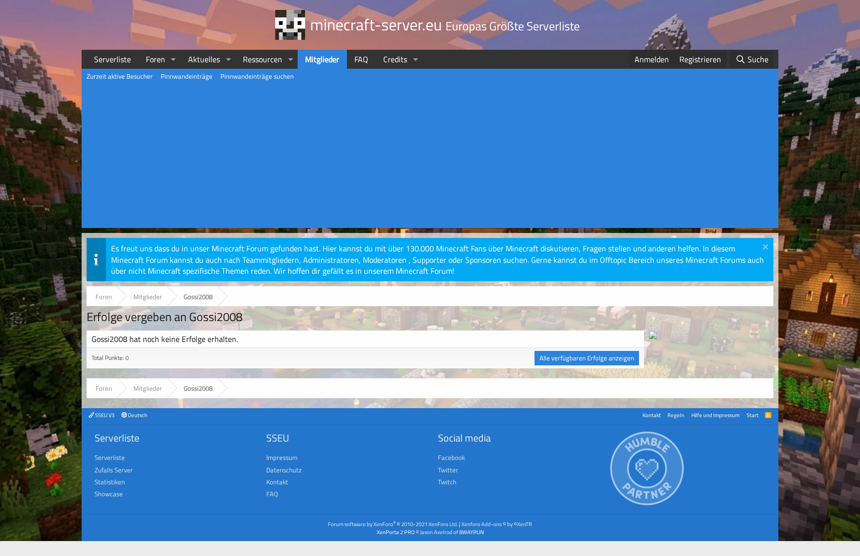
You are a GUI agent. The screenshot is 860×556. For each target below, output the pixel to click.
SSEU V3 (104, 415)
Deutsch (137, 415)
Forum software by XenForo (393, 524)
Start (752, 415)
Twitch (447, 482)
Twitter (448, 470)
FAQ (361, 59)
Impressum (282, 457)
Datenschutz (284, 470)
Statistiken (110, 482)
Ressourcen (262, 59)
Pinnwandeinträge (187, 76)
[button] (173, 59)
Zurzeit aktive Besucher (120, 76)
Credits (395, 59)
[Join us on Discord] (653, 336)
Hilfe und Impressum (715, 415)
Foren (155, 59)
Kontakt (652, 415)
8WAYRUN (471, 532)
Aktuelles (204, 59)
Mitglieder (322, 59)
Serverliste (112, 59)
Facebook (451, 457)
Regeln (675, 415)
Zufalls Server (114, 470)
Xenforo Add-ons (496, 524)
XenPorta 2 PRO (396, 532)
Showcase (109, 494)
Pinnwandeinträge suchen (257, 76)
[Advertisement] (430, 158)
